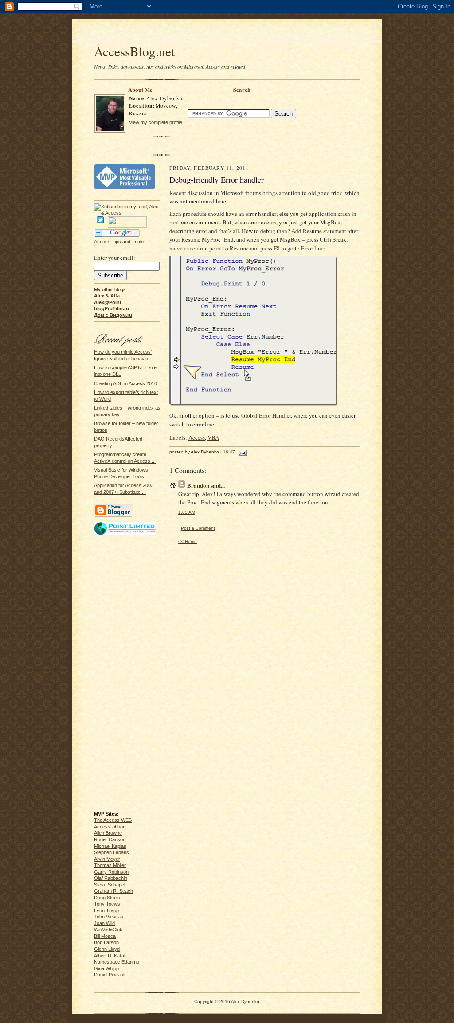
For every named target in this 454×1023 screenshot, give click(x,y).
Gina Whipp (106, 968)
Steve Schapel (109, 884)
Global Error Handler (266, 415)
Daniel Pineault (109, 974)
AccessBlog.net (134, 51)
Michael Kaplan (110, 846)
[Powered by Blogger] (113, 515)
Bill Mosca (105, 936)
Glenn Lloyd (107, 949)
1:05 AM (186, 512)
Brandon (198, 485)
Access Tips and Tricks (119, 241)
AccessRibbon (109, 826)
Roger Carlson (109, 839)
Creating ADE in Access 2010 (125, 383)
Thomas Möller (110, 865)
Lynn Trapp (106, 910)
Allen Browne (108, 833)
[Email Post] (241, 451)
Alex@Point (107, 302)
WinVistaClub (108, 929)
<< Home (187, 541)
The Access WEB (113, 820)
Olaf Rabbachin (110, 878)
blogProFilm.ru (111, 308)
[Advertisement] (227, 32)
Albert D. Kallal (109, 955)
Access (196, 437)
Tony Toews (107, 903)
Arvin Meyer (107, 859)
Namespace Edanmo (116, 961)
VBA (213, 437)
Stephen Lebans (111, 852)
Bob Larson (106, 942)
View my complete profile (155, 122)
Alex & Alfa (107, 295)
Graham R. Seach (113, 891)
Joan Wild (104, 923)
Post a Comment (198, 528)
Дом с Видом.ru (113, 315)
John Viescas (108, 916)
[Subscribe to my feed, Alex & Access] (127, 206)
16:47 (229, 451)
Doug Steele (107, 897)
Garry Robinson (111, 872)
